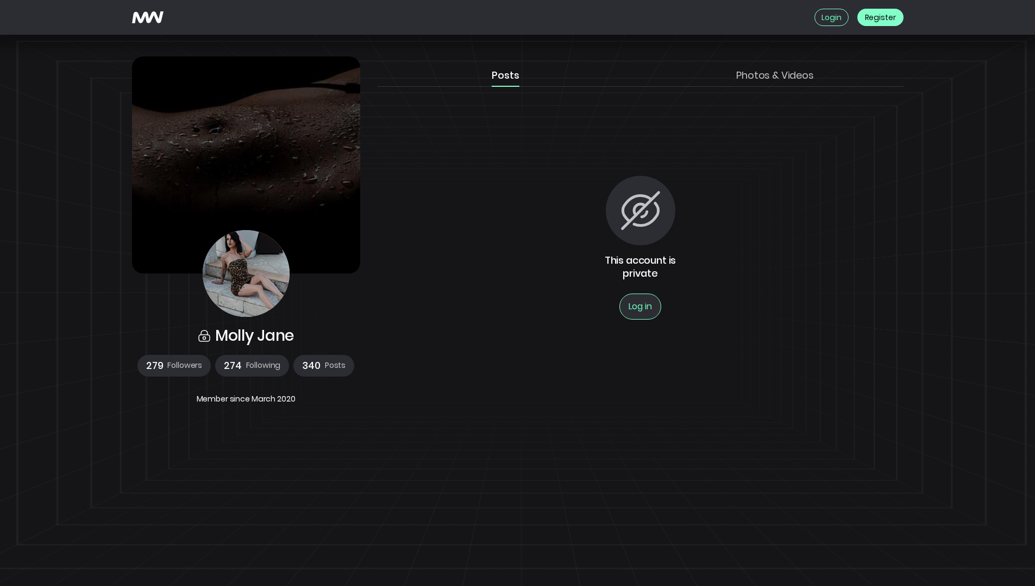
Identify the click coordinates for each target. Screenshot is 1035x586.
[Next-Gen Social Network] (148, 17)
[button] (174, 366)
